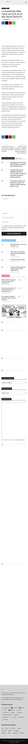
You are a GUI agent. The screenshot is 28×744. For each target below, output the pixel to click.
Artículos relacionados (8, 158)
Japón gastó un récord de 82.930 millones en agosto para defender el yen (18, 164)
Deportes (4, 733)
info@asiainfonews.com (8, 694)
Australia (15, 708)
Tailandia (21, 717)
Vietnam (5, 719)
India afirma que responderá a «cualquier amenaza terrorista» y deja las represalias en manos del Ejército (20, 150)
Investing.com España (20, 439)
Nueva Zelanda (7, 715)
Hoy (3, 728)
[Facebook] (3, 22)
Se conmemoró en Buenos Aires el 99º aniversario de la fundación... (9, 298)
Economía (8, 6)
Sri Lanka (13, 717)
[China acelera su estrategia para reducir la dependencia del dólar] (5, 253)
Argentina (6, 708)
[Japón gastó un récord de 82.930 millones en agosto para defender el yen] (5, 164)
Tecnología (16, 730)
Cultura (10, 730)
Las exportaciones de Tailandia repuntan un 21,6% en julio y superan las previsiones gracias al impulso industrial (18, 173)
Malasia (20, 712)
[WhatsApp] (13, 22)
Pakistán (16, 715)
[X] (6, 22)
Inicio (3, 6)
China (22, 708)
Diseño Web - (14, 742)
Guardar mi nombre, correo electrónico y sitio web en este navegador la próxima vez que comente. (14, 227)
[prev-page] (3, 190)
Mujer (9, 733)
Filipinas (12, 710)
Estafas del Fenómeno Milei (18, 259)
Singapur (5, 717)
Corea (5, 710)
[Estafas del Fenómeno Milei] (5, 261)
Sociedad (4, 730)
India (8, 8)
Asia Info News (6, 19)
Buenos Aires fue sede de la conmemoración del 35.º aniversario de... (9, 281)
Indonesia (5, 712)
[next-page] (5, 190)
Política (7, 728)
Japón (13, 712)
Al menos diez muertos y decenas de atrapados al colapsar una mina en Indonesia (8, 149)
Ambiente (15, 733)
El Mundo (21, 733)
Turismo (19, 728)
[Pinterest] (10, 22)
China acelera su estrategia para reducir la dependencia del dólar (18, 253)
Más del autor (19, 158)
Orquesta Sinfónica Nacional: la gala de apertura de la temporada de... (18, 269)
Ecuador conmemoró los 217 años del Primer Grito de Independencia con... (9, 290)
